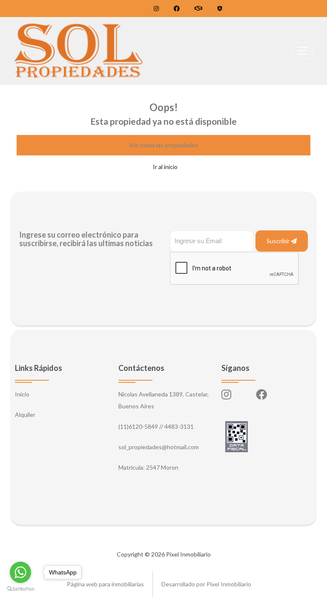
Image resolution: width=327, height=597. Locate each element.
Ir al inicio (165, 166)
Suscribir (279, 240)
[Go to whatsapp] (20, 572)
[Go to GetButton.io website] (20, 588)
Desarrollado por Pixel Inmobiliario (206, 584)
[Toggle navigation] (302, 50)
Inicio (22, 394)
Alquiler (25, 414)
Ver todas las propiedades (163, 145)
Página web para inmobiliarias (105, 584)
